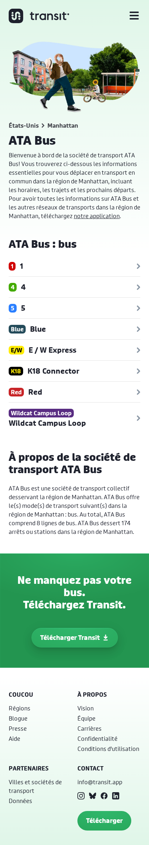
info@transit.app (99, 782)
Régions (19, 708)
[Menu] (134, 16)
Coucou (21, 694)
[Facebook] (104, 795)
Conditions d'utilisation (108, 748)
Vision (85, 708)
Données (20, 800)
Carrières (89, 728)
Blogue (18, 718)
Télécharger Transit (70, 637)
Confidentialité (97, 738)
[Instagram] (81, 795)
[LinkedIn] (115, 795)
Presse (18, 728)
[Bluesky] (92, 796)
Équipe (86, 718)
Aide (14, 738)
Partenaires (28, 768)
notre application (97, 216)
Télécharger (104, 820)
